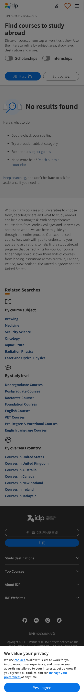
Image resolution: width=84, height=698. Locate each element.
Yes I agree (42, 687)
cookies (20, 660)
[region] (42, 672)
